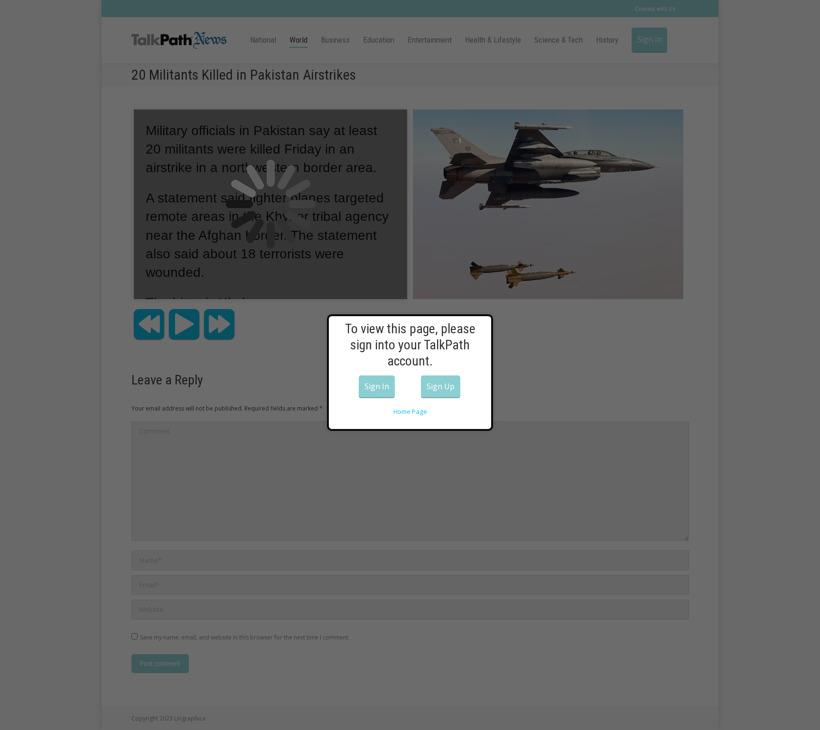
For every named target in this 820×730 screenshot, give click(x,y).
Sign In (376, 386)
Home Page (410, 411)
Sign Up (441, 386)
